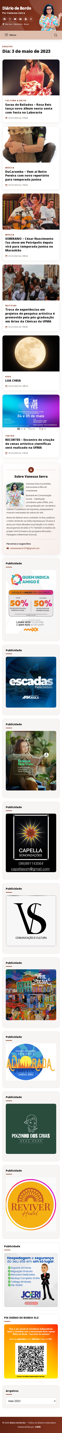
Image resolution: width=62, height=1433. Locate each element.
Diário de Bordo (16, 8)
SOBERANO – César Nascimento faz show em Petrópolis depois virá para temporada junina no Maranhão (29, 244)
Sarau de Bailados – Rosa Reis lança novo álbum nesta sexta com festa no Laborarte (28, 108)
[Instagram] (10, 19)
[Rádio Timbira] (31, 19)
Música (9, 168)
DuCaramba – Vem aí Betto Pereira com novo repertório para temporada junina (27, 175)
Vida (8, 376)
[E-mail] (20, 19)
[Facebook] (4, 19)
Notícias (11, 305)
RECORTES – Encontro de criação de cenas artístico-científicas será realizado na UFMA (29, 443)
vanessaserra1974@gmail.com (25, 548)
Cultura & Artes (15, 100)
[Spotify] (25, 19)
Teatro (9, 436)
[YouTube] (15, 19)
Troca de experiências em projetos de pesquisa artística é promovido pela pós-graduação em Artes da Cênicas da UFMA (30, 315)
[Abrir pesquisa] (55, 35)
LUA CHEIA (13, 380)
